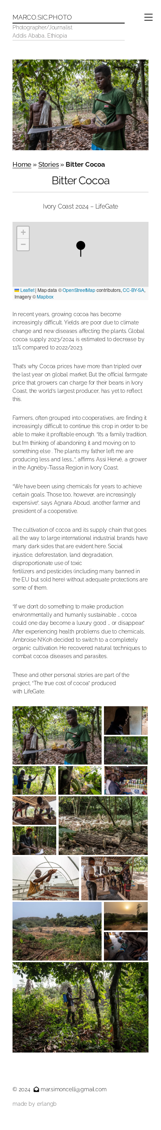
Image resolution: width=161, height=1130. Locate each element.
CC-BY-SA (133, 289)
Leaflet (26, 289)
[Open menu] (148, 17)
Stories (48, 164)
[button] (80, 248)
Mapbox (45, 296)
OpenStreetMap (79, 289)
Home (22, 164)
